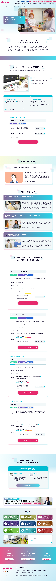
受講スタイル (34, 570)
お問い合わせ (45, 575)
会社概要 (17, 575)
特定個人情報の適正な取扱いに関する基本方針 (33, 575)
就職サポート (18, 572)
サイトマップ (41, 575)
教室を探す (39, 570)
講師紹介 (24, 570)
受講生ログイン (19, 1)
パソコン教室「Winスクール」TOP (21, 567)
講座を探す (28, 570)
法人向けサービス (30, 572)
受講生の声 (44, 570)
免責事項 (21, 575)
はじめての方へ (18, 570)
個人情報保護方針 (25, 575)
